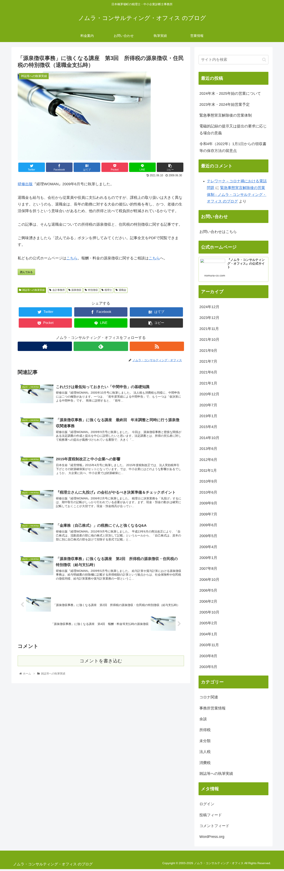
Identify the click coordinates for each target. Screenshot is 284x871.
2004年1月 (208, 634)
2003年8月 (208, 656)
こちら (72, 258)
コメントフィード (214, 826)
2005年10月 (209, 612)
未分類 (205, 741)
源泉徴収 (76, 290)
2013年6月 (208, 449)
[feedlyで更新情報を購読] (101, 346)
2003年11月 (209, 645)
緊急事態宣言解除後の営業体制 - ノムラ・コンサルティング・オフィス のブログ (236, 194)
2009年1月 (208, 558)
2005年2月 (208, 623)
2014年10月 (209, 438)
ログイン (206, 804)
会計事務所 (58, 290)
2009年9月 (208, 503)
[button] (264, 59)
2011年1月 (208, 470)
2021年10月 (209, 339)
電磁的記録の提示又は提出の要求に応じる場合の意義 (233, 129)
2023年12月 (209, 318)
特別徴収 (93, 290)
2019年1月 (208, 416)
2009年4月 (208, 547)
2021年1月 (208, 383)
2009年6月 (208, 525)
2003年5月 (208, 667)
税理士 (108, 290)
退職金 (122, 290)
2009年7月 (208, 514)
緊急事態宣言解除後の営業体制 (225, 115)
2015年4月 (208, 427)
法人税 (205, 752)
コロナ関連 (208, 697)
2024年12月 (209, 307)
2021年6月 (208, 372)
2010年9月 (208, 481)
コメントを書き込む (101, 660)
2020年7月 (208, 405)
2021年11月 (209, 329)
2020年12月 (209, 394)
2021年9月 (208, 350)
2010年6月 (208, 492)
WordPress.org (211, 837)
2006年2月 (208, 601)
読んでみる (26, 272)
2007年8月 (208, 568)
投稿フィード (210, 815)
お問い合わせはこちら (218, 232)
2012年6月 (208, 460)
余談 (203, 719)
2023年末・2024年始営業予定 (224, 104)
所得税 (205, 730)
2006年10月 (209, 579)
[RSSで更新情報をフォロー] (157, 346)
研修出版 (25, 184)
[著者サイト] (45, 346)
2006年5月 (208, 590)
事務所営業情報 (212, 708)
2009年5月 (208, 536)
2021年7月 (208, 361)
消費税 (205, 763)
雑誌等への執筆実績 (33, 290)
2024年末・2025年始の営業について (230, 93)
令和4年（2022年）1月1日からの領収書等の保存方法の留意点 (232, 147)
